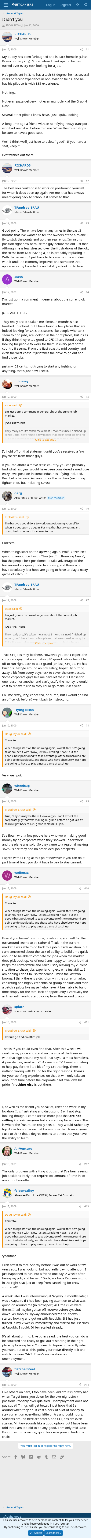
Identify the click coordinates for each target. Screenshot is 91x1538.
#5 (87, 397)
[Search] (86, 5)
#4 (87, 292)
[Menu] (6, 5)
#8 (87, 725)
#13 (86, 1206)
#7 (87, 600)
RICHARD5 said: (14, 517)
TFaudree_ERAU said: (18, 810)
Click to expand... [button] (45, 439)
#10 (86, 888)
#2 (87, 181)
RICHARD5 (12, 25)
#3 (87, 223)
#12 (86, 1164)
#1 (87, 49)
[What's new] (77, 5)
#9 (87, 801)
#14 (86, 1385)
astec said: (11, 405)
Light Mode (13, 1516)
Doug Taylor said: (15, 734)
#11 (86, 1022)
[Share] (81, 49)
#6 (87, 508)
